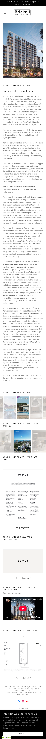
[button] (6, 13)
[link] (23, 13)
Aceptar (23, 734)
